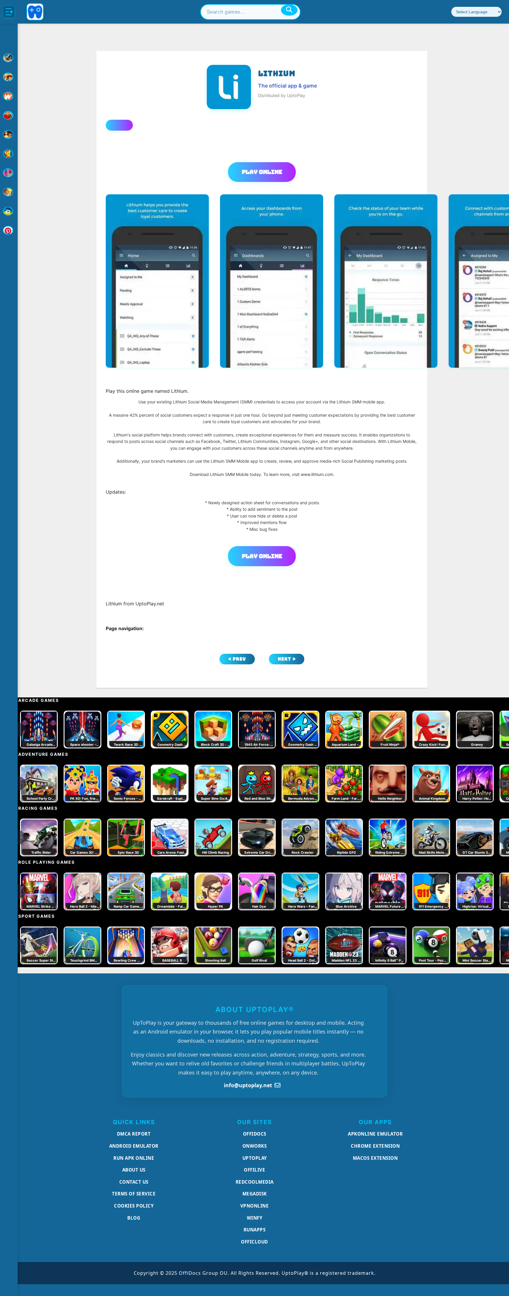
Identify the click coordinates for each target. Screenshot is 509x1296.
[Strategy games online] (8, 192)
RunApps (255, 1230)
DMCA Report (134, 1134)
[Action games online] (8, 58)
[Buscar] (289, 10)
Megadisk (254, 1194)
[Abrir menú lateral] (9, 12)
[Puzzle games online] (8, 134)
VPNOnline (254, 1206)
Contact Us (133, 1182)
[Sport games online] (8, 173)
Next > (287, 659)
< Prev (237, 659)
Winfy (254, 1218)
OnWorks (254, 1146)
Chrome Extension (375, 1146)
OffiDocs (254, 1134)
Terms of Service (134, 1194)
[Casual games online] (8, 115)
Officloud (254, 1242)
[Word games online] (8, 211)
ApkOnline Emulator (375, 1134)
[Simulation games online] (8, 153)
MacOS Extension (375, 1158)
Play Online (262, 172)
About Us (134, 1170)
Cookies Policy (133, 1206)
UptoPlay (254, 1158)
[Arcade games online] (8, 77)
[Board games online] (8, 96)
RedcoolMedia (255, 1182)
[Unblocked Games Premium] (8, 230)
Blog (133, 1218)
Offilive (254, 1170)
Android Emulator (133, 1146)
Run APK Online (133, 1158)
